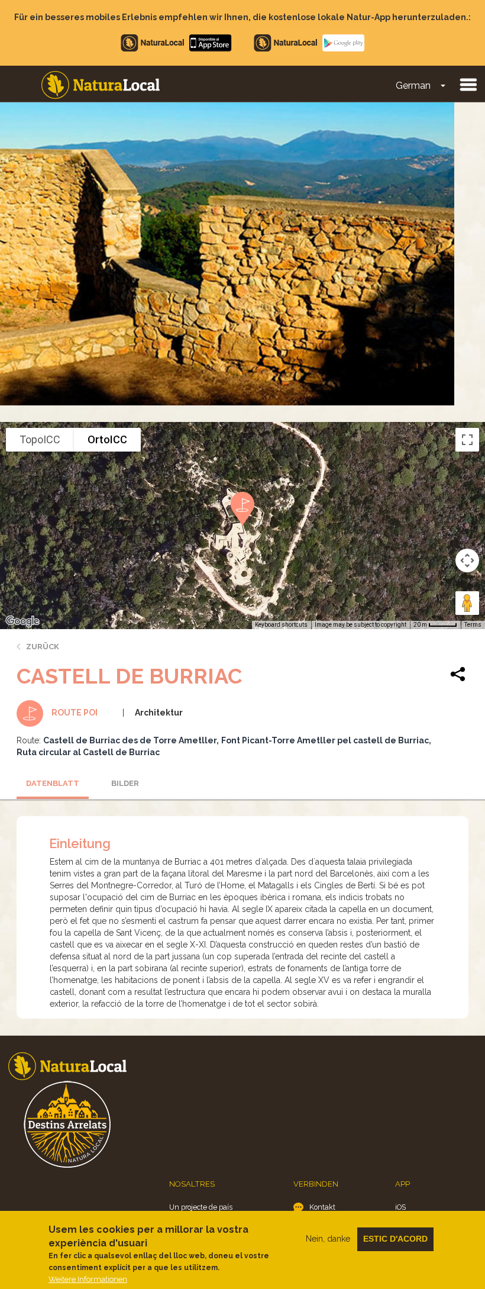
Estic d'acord (395, 1238)
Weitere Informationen (87, 1279)
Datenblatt (52, 783)
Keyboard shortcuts (281, 624)
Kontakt (322, 1207)
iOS (400, 1207)
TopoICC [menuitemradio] (40, 439)
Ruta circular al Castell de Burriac (88, 752)
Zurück (42, 646)
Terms (472, 624)
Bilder (125, 783)
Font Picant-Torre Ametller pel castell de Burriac (325, 740)
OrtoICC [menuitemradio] (107, 439)
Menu (468, 84)
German (413, 85)
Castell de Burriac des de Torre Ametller (129, 740)
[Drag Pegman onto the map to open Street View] (467, 603)
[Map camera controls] (467, 560)
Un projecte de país (200, 1207)
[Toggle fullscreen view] (467, 440)
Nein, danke (328, 1238)
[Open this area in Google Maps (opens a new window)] (22, 621)
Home (100, 85)
